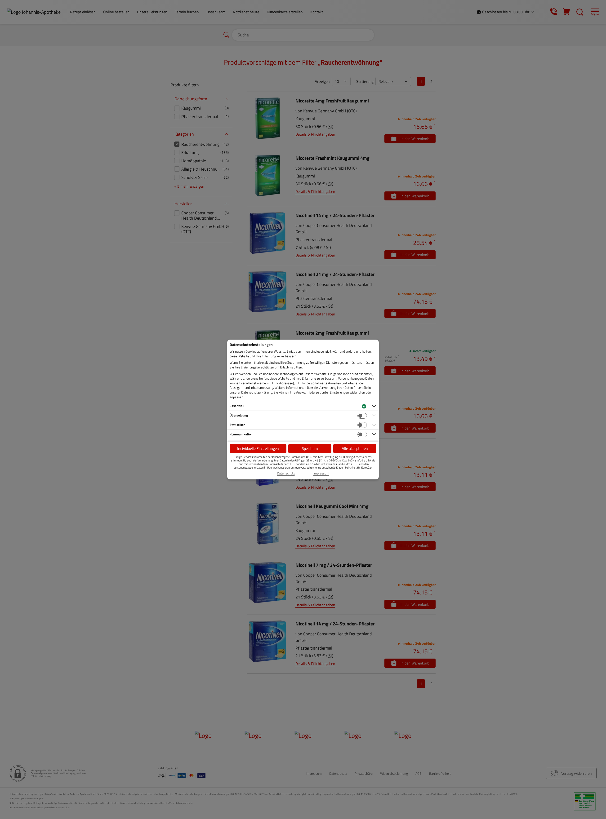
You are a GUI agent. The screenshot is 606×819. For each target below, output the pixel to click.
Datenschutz (286, 473)
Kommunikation (241, 434)
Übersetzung (239, 415)
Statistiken (237, 424)
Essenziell (237, 405)
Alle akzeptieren (355, 448)
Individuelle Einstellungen (258, 448)
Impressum (321, 473)
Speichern (310, 448)
